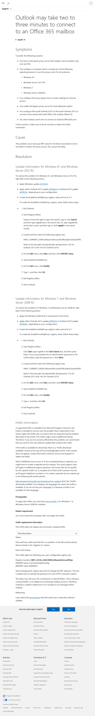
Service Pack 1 (52, 501)
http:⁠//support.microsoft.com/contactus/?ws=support (38, 481)
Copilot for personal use (10, 642)
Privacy (27, 708)
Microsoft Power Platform (10, 677)
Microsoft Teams (8, 681)
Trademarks (47, 708)
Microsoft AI (6, 661)
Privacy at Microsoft (70, 673)
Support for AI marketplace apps (43, 673)
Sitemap (5, 708)
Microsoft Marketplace (40, 681)
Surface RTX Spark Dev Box (11, 634)
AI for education (69, 650)
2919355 (44, 184)
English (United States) (13, 696)
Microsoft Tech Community (42, 677)
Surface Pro (6, 622)
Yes (53, 609)
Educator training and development (74, 642)
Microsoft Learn (38, 669)
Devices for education (70, 626)
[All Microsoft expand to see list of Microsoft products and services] (3, 3)
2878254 (23, 192)
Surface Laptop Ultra (9, 630)
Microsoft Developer (40, 665)
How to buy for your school (72, 638)
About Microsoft (69, 665)
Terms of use (37, 708)
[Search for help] (9, 3)
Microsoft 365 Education (71, 634)
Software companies (40, 685)
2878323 (53, 189)
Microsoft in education (71, 622)
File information (24, 533)
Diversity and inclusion (71, 681)
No (69, 609)
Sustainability (68, 689)
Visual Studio (38, 689)
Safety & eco (58, 708)
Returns (36, 634)
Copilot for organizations (10, 638)
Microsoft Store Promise (41, 646)
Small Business (7, 689)
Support (5, 8)
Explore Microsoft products (11, 646)
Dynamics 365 (7, 669)
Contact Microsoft (16, 708)
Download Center (39, 626)
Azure (35, 661)
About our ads (78, 708)
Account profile (38, 622)
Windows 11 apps (8, 650)
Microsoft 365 (7, 673)
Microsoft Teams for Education (73, 630)
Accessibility (68, 685)
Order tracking (38, 638)
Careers (66, 661)
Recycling (68, 708)
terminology (35, 597)
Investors (67, 677)
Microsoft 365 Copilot (9, 685)
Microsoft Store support (41, 630)
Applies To (21, 39)
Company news (68, 669)
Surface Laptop (7, 626)
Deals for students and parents (73, 646)
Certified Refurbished (40, 642)
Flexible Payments (39, 650)
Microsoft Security (8, 665)
